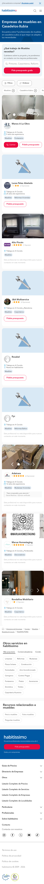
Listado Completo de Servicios (15, 790)
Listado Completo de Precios (15, 784)
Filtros (9, 83)
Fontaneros (9, 681)
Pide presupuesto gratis (22, 71)
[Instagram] (4, 835)
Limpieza (8, 659)
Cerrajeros (9, 676)
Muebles (35, 629)
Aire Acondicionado (28, 670)
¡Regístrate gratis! (27, 3)
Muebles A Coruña (8, 632)
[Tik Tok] (37, 835)
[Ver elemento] (14, 114)
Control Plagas (24, 676)
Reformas (20, 659)
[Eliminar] (13, 90)
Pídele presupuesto (30, 145)
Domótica (9, 687)
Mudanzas (33, 659)
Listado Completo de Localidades (17, 801)
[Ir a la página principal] (9, 10)
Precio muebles (11, 714)
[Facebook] (12, 835)
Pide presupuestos (22, 747)
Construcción (26, 664)
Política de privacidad (11, 856)
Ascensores (33, 681)
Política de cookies (10, 862)
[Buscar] (35, 11)
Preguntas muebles (12, 720)
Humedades (9, 670)
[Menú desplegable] (41, 11)
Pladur (21, 681)
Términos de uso (9, 850)
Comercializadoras (25, 652)
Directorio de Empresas (14, 629)
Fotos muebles (28, 714)
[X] (21, 835)
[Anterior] (8, 115)
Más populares (9, 652)
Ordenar (25, 83)
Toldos (20, 687)
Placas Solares (10, 664)
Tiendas (27, 629)
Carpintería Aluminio (13, 693)
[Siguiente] (38, 115)
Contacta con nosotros (12, 829)
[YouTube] (29, 835)
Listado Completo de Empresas (16, 795)
